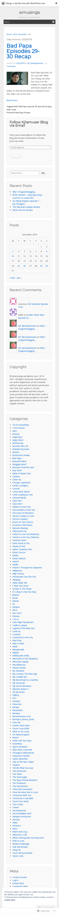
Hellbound (17, 570)
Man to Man (18, 643)
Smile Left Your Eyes (22, 740)
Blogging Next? (19, 464)
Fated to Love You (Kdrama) (25, 534)
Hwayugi (16, 579)
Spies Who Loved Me (22, 749)
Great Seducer (19, 558)
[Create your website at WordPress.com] (29, 3)
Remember (17, 710)
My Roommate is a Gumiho (25, 679)
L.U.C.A (15, 619)
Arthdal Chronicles (20, 449)
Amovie (15, 434)
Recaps (27, 112)
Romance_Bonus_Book (23, 719)
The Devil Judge (19, 777)
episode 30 (42, 106)
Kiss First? (17, 613)
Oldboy (15, 695)
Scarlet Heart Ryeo (21, 725)
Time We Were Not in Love (25, 792)
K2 (13, 604)
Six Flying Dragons (21, 734)
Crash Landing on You (22, 494)
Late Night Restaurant (23, 622)
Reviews (16, 713)
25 (18, 265)
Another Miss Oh (20, 446)
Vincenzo (16, 825)
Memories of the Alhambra (25, 658)
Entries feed (18, 883)
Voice (14, 828)
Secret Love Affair (20, 728)
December (22, 34)
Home (9, 34)
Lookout (16, 634)
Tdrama (16, 764)
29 (41, 265)
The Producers (19, 783)
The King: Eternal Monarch (24, 780)
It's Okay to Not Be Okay (24, 591)
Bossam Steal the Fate (23, 467)
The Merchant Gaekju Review (26, 207)
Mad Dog (16, 640)
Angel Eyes (17, 437)
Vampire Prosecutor (21, 816)
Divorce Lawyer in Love (23, 516)
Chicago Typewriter (21, 482)
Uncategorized (19, 810)
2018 (15, 34)
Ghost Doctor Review (22, 210)
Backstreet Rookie (21, 455)
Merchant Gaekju (20, 661)
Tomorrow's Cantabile (22, 798)
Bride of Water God (21, 473)
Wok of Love (18, 840)
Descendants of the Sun (23, 509)
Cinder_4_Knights (20, 485)
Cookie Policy (9, 900)
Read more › (12, 100)
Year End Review (20, 846)
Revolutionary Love (21, 716)
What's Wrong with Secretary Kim (28, 837)
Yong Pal (16, 850)
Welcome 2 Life (19, 834)
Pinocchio (16, 704)
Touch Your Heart (20, 801)
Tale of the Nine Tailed (23, 761)
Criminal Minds (19, 497)
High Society (18, 573)
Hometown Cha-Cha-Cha (24, 576)
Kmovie (15, 616)
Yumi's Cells (17, 856)
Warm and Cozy (19, 831)
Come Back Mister (21, 491)
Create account (19, 877)
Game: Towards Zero (22, 549)
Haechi (15, 561)
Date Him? (17, 503)
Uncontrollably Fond (21, 813)
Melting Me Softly (20, 655)
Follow (16, 155)
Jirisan (15, 598)
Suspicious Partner (21, 755)
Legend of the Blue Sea (23, 628)
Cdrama (16, 476)
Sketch (15, 737)
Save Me (16, 722)
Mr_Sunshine (18, 670)
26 (24, 265)
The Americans (19, 771)
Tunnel (15, 807)
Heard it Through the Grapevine (27, 567)
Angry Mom (17, 440)
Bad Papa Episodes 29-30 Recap (23, 51)
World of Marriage (20, 843)
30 (47, 265)
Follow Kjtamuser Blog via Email (29, 123)
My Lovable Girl (19, 676)
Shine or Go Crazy (20, 731)
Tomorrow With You (21, 795)
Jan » (19, 277)
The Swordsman (20, 786)
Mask (14, 646)
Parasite (16, 701)
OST (14, 698)
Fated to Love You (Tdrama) (25, 537)
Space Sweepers (20, 746)
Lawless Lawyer (19, 625)
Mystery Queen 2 (20, 689)
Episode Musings (20, 528)
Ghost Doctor (18, 552)
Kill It (14, 610)
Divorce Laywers (20, 519)
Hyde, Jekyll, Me (19, 582)
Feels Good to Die (21, 543)
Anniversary (17, 443)
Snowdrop (17, 743)
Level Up (16, 631)
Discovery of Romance (23, 513)
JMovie (15, 601)
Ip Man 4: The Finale (21, 588)
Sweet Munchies (20, 758)
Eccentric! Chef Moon (22, 525)
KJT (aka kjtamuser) (35, 63)
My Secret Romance (21, 686)
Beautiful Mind (19, 461)
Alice (14, 431)
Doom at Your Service (22, 522)
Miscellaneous (19, 664)
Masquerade (18, 649)
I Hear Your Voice (20, 585)
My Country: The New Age (24, 673)
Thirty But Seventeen (22, 789)
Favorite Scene (19, 540)
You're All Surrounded (22, 853)
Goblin (15, 555)
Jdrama (15, 594)
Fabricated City (19, 531)
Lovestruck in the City (22, 637)
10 (13, 256)
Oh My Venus (18, 692)
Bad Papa (23, 106)
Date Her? (17, 500)
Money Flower (19, 667)
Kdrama (16, 607)
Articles (15, 452)
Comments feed (20, 886)
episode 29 (32, 106)
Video (15, 822)
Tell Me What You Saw (22, 768)
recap (13, 109)
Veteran (16, 819)
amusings (29, 12)
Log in (15, 880)
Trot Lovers (17, 804)
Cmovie (15, 488)
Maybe (15, 652)
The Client (17, 774)
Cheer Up (16, 479)
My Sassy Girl (18, 683)
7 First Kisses (18, 427)
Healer (15, 564)
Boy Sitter (17, 470)
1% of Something (20, 424)
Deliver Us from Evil (21, 506)
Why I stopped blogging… (24, 191)
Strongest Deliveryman (23, 752)
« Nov (12, 277)
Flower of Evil (18, 546)
